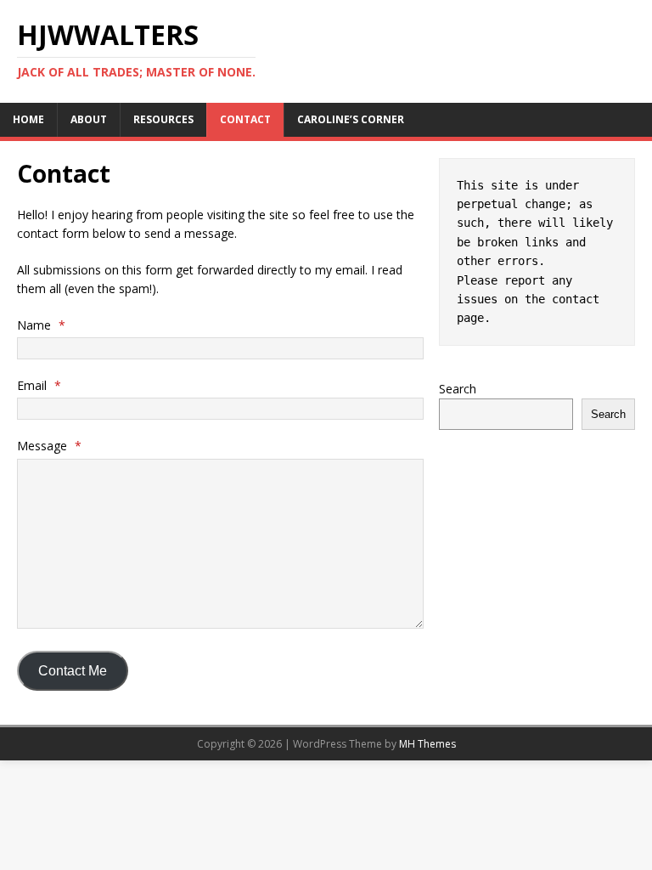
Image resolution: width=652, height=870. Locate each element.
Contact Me (72, 671)
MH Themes (427, 744)
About (88, 119)
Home (28, 119)
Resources (163, 119)
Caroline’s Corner (350, 119)
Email (39, 385)
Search (457, 389)
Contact (245, 119)
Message (49, 446)
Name (41, 325)
